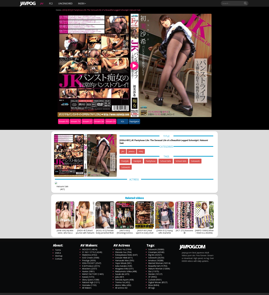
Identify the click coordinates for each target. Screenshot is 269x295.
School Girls (165, 161)
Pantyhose (151, 161)
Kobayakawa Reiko (126, 254)
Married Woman (159, 263)
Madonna (89, 254)
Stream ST (87, 121)
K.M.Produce (91, 266)
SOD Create (90, 257)
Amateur (156, 260)
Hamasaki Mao (124, 260)
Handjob (137, 161)
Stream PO (64, 121)
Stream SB (99, 121)
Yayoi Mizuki (123, 263)
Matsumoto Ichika (126, 271)
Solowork (195, 161)
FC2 (51, 3)
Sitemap (58, 255)
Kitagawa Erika (124, 268)
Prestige (89, 260)
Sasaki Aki (122, 274)
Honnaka (89, 285)
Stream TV (75, 121)
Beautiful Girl (157, 266)
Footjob (125, 161)
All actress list (121, 287)
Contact (58, 258)
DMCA (58, 253)
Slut (153, 271)
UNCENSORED (65, 3)
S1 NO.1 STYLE (92, 252)
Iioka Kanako (123, 266)
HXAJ (141, 151)
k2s (122, 121)
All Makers (86, 287)
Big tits (155, 254)
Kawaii (88, 277)
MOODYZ (89, 249)
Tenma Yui (122, 282)
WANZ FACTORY (93, 274)
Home (58, 10)
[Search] (245, 3)
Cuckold (155, 279)
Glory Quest (90, 279)
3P (152, 277)
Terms (58, 250)
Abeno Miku (123, 285)
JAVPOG (27, 3)
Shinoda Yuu (123, 252)
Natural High (91, 282)
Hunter (88, 271)
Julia (119, 277)
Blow (153, 285)
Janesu (131, 151)
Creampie (156, 252)
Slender (155, 274)
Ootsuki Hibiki (124, 257)
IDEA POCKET (91, 263)
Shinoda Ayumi (124, 279)
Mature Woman (159, 268)
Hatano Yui (123, 249)
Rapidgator (134, 121)
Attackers (89, 268)
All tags (151, 287)
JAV (41, 3)
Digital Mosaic (157, 282)
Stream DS (111, 121)
